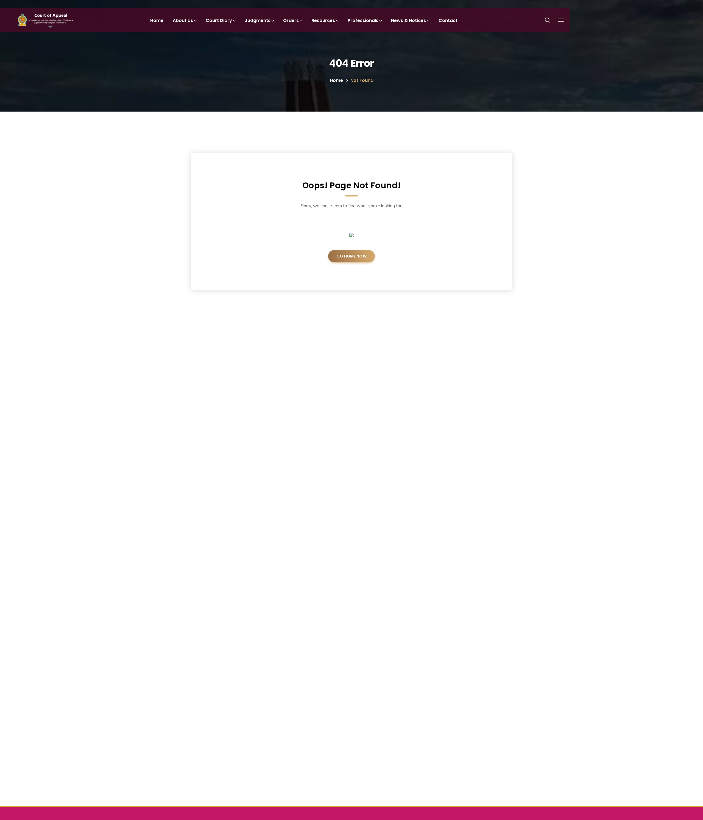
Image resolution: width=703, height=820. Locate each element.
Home (336, 80)
